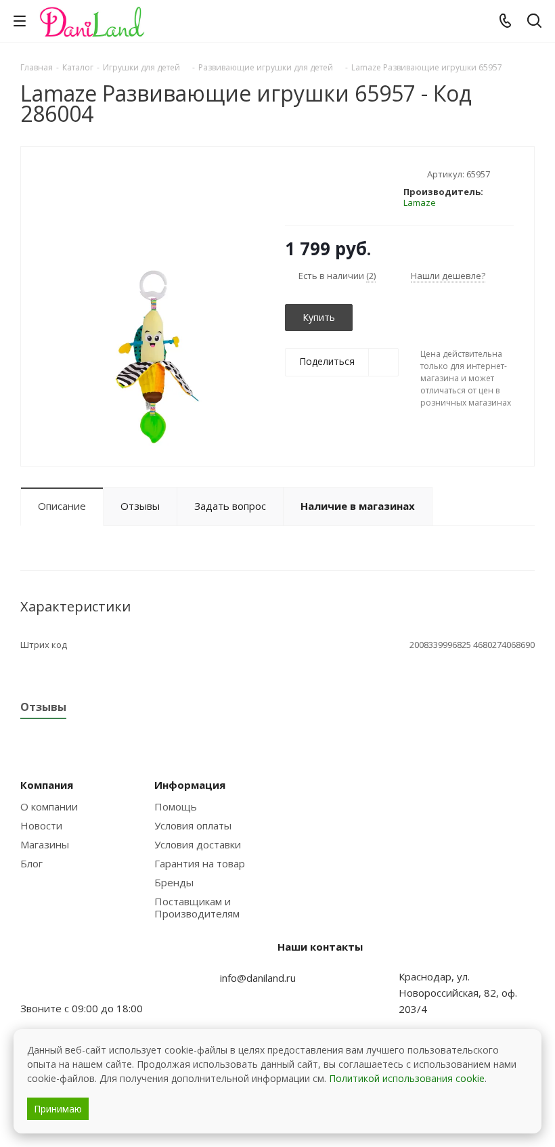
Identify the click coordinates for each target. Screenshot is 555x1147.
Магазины (44, 844)
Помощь (175, 806)
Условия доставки (197, 844)
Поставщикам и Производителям (197, 907)
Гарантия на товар (199, 863)
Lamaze (419, 202)
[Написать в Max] (64, 982)
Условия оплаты (192, 825)
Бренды (174, 882)
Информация (189, 785)
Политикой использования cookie (407, 1078)
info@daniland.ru (258, 977)
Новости (41, 825)
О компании (49, 806)
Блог (31, 863)
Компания (46, 785)
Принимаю (58, 1108)
